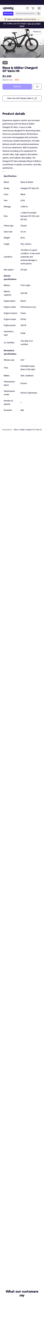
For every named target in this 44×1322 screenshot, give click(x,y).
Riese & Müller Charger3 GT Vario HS (28, 430)
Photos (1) (37, 32)
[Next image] (40, 43)
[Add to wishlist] (37, 87)
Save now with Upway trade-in (20, 98)
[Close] (24, 1)
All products (7, 430)
